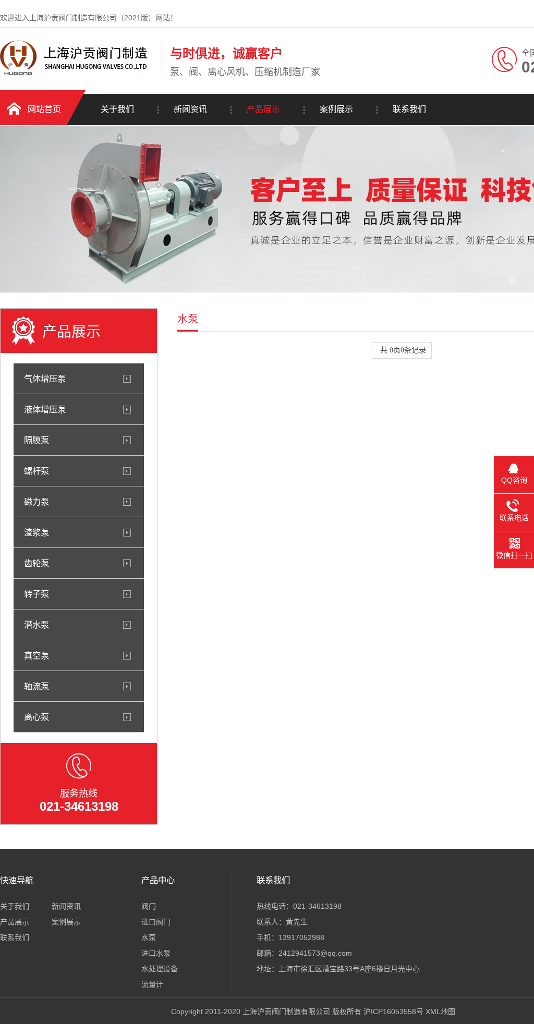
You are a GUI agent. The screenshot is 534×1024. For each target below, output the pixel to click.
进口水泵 (156, 953)
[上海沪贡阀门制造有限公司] (78, 72)
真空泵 (36, 655)
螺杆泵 (36, 471)
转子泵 (36, 594)
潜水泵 (36, 624)
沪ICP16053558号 (393, 1011)
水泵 (148, 937)
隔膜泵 (36, 440)
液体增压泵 (45, 409)
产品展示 (263, 109)
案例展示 (336, 109)
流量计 (152, 984)
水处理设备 (159, 969)
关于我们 (117, 109)
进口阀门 (156, 922)
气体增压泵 (45, 378)
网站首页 (44, 109)
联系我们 (409, 109)
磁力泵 (36, 501)
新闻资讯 (190, 109)
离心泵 (36, 717)
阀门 (148, 906)
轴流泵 (36, 686)
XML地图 (440, 1011)
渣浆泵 (36, 532)
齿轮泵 (36, 563)
